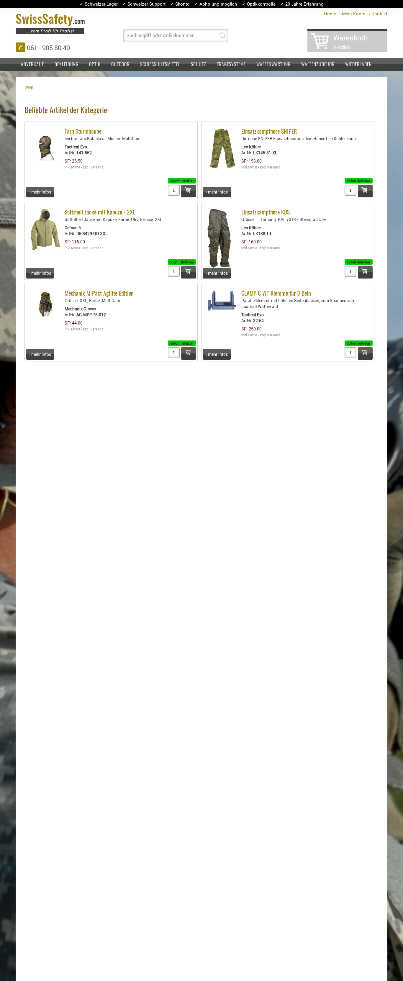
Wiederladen (358, 64)
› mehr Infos (40, 192)
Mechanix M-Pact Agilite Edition (99, 294)
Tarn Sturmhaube (83, 132)
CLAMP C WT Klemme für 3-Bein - (277, 294)
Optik (95, 64)
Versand (97, 167)
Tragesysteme (231, 64)
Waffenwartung (273, 64)
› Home (328, 14)
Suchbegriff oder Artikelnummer (160, 35)
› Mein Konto (352, 14)
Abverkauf (32, 64)
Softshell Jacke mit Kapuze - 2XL (100, 213)
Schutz (198, 64)
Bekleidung (66, 64)
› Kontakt (378, 14)
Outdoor (120, 64)
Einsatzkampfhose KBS (265, 213)
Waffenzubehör (318, 64)
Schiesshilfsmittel (160, 64)
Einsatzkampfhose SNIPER (269, 132)
